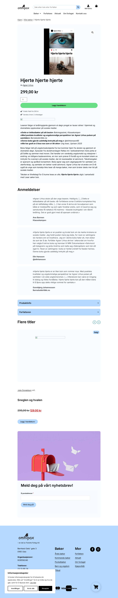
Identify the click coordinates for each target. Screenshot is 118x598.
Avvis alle (30, 588)
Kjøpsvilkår (80, 566)
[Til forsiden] (24, 7)
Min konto (88, 8)
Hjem (20, 20)
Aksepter (45, 588)
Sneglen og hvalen (30, 400)
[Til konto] (88, 6)
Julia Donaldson (24, 390)
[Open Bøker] (40, 13)
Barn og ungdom (62, 566)
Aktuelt (78, 558)
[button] (92, 32)
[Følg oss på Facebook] (92, 549)
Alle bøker (28, 20)
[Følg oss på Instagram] (98, 549)
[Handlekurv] (97, 6)
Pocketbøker (60, 562)
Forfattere (79, 554)
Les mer (33, 583)
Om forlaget (80, 562)
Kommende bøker (62, 558)
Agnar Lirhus (28, 85)
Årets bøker (60, 554)
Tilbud (57, 570)
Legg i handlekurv (59, 105)
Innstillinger (15, 588)
